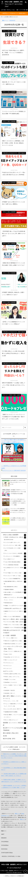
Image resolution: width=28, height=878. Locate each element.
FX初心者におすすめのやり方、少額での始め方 (14, 153)
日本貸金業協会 (5, 845)
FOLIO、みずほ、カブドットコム (12, 676)
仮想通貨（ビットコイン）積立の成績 (13, 724)
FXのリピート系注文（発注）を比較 (11, 395)
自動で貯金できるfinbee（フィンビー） (13, 643)
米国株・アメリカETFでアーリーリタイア (14, 605)
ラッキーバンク (8, 668)
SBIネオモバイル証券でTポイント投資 (13, 640)
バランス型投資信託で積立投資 (11, 564)
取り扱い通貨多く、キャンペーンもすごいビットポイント (13, 716)
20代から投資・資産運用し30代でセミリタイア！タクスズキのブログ (14, 4)
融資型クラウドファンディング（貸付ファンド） (13, 612)
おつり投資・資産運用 (8, 62)
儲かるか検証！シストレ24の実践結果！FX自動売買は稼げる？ (14, 593)
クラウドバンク (8, 665)
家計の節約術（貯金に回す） (11, 733)
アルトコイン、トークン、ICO (11, 701)
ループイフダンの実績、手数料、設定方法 (14, 621)
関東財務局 (3, 837)
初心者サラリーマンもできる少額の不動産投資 (13, 729)
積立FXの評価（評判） (9, 738)
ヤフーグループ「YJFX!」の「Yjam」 (13, 575)
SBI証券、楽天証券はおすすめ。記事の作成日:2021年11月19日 (13, 538)
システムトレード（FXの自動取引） (13, 556)
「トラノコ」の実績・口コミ (11, 638)
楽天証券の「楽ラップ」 (10, 693)
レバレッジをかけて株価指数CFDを (12, 578)
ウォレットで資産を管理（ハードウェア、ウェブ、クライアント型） (13, 705)
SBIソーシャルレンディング (11, 659)
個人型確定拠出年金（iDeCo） (11, 586)
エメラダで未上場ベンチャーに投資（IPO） (12, 549)
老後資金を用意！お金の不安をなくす (13, 608)
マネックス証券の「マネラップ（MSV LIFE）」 (13, 686)
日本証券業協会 (5, 841)
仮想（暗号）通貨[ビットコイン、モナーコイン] (13, 697)
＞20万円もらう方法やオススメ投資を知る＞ (14, 13)
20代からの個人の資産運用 (9, 31)
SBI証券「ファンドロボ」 (10, 679)
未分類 (5, 736)
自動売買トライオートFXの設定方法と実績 (14, 627)
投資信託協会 (4, 849)
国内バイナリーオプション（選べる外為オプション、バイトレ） (13, 598)
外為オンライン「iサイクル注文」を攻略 (13, 624)
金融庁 (2, 834)
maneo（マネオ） (9, 654)
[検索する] (25, 427)
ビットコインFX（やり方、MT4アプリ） (14, 709)
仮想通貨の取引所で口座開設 (11, 711)
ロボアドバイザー (8, 671)
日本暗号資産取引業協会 (7, 852)
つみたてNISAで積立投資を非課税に (13, 562)
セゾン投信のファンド (9, 559)
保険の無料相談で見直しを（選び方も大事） (13, 582)
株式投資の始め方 (9, 602)
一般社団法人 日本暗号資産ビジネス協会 (10, 856)
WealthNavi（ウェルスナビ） (11, 682)
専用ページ (17, 813)
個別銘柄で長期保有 (9, 589)
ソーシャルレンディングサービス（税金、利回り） (12, 648)
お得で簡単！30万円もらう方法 (8, 9)
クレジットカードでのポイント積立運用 (13, 553)
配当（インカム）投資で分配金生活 (12, 616)
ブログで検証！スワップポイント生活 (13, 572)
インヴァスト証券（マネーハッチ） (12, 542)
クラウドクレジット (9, 662)
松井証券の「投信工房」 (10, 690)
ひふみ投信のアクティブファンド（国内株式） (13, 569)
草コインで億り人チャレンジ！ (11, 719)
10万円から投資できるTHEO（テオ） (13, 673)
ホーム (6, 20)
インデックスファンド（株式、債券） (13, 545)
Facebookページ (5, 815)
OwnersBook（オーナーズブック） (12, 657)
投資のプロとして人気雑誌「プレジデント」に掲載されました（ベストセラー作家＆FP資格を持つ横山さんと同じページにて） (14, 755)
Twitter (22, 813)
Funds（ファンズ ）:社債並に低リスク (13, 651)
